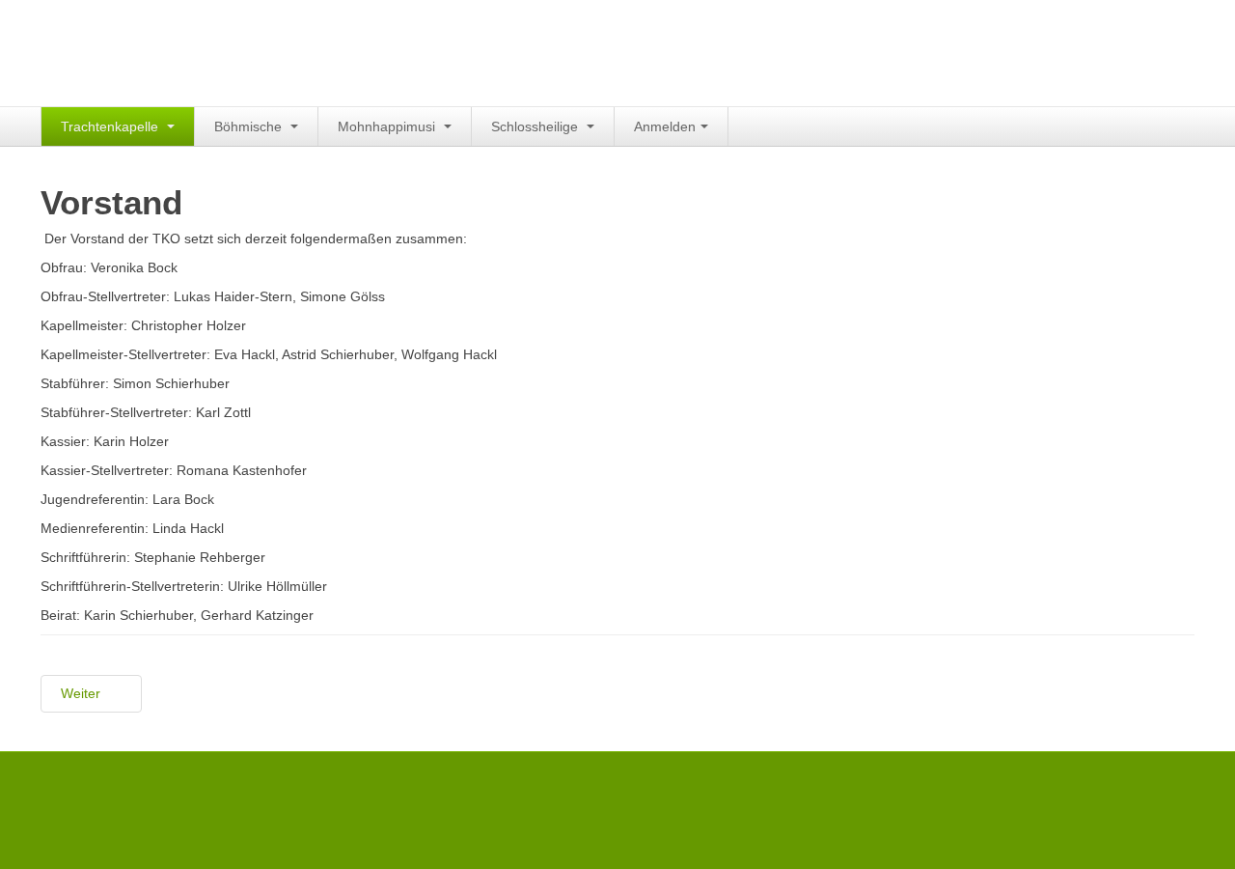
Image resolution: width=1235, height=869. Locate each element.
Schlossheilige (536, 126)
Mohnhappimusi (388, 126)
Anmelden (665, 126)
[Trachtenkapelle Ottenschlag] (185, 50)
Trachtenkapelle (111, 126)
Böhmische (250, 126)
